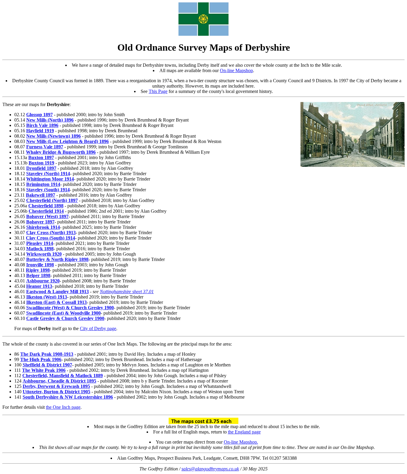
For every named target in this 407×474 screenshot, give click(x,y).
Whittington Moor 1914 (50, 178)
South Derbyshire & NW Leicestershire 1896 (68, 397)
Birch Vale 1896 (42, 125)
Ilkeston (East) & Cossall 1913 (56, 302)
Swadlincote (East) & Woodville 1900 (63, 313)
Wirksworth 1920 (44, 254)
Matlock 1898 (40, 248)
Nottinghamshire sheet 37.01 (127, 291)
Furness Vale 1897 (44, 146)
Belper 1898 (38, 275)
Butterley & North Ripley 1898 (57, 259)
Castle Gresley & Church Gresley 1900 (65, 318)
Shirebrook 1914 (43, 227)
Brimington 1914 (43, 184)
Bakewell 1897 (40, 195)
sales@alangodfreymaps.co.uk (210, 468)
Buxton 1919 (41, 162)
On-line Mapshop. (241, 442)
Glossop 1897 (39, 114)
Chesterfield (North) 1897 (52, 200)
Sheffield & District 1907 (47, 364)
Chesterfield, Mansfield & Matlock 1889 (62, 375)
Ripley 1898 (38, 270)
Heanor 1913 (39, 286)
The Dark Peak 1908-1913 (46, 354)
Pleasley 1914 (39, 243)
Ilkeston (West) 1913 (46, 296)
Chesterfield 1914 (46, 211)
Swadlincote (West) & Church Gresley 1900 (70, 307)
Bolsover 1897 (40, 221)
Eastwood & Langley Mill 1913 (57, 291)
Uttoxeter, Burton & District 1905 (56, 391)
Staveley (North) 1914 (48, 173)
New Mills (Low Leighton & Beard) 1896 (67, 141)
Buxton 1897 (41, 157)
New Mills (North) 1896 (50, 119)
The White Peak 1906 (44, 370)
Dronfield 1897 (41, 168)
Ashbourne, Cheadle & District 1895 (59, 380)
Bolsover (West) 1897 (47, 216)
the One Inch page (63, 407)
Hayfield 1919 (40, 130)
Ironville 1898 (40, 264)
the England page (244, 431)
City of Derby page (98, 328)
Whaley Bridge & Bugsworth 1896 (61, 152)
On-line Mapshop (236, 70)
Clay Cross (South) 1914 (50, 237)
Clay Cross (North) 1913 (51, 232)
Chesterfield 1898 (45, 205)
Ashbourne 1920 (43, 280)
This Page (158, 91)
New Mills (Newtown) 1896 (53, 136)
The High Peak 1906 (40, 359)
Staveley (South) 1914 (48, 189)
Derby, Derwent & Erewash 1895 (56, 386)
